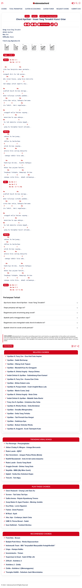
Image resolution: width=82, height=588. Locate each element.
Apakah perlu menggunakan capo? (17, 318)
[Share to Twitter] (75, 346)
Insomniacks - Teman (14, 553)
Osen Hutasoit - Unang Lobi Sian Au (20, 491)
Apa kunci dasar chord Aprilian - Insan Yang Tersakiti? (24, 303)
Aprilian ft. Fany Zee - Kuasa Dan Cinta (22, 379)
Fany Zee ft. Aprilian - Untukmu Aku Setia (23, 402)
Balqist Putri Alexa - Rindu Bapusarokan (22, 542)
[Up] (34, 24)
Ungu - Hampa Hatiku (14, 549)
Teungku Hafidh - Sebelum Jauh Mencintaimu (24, 572)
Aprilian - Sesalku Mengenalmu (19, 410)
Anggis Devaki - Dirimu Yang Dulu (19, 466)
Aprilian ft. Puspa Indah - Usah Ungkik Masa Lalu (27, 387)
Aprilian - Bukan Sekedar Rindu (20, 425)
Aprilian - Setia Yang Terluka (18, 413)
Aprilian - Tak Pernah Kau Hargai (20, 417)
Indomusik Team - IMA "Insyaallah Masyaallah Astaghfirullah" (30, 545)
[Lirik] (52, 24)
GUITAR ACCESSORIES (33, 9)
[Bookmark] (56, 24)
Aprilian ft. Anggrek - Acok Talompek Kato (24, 429)
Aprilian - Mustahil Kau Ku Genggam (22, 368)
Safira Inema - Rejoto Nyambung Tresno (22, 498)
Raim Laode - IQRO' (14, 451)
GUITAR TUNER (48, 9)
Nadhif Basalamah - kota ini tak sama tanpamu (24, 459)
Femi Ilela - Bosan (13, 538)
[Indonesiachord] (41, 3)
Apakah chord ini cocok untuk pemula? (18, 328)
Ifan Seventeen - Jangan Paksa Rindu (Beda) (24, 455)
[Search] (76, 3)
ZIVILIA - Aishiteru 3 (14, 561)
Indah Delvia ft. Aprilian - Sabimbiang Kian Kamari (27, 375)
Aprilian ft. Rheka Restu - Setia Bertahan (23, 406)
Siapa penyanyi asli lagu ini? (14, 308)
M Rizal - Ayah (11, 514)
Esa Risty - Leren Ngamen (16, 506)
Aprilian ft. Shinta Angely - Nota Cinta (22, 394)
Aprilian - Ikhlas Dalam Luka (18, 383)
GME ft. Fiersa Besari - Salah (17, 521)
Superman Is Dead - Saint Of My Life (20, 557)
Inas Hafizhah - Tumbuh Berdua (18, 525)
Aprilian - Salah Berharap (17, 360)
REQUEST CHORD (62, 9)
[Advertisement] (41, 585)
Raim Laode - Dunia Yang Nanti (18, 463)
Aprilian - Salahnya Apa (16, 421)
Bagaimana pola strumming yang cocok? (19, 313)
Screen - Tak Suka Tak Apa (16, 494)
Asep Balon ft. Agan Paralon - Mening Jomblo (24, 502)
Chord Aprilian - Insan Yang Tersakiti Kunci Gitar (41, 19)
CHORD (4, 9)
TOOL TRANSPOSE (15, 9)
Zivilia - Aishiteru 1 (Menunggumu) (19, 568)
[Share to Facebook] (72, 346)
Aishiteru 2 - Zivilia (13, 565)
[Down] (27, 24)
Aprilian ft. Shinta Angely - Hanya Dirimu (23, 371)
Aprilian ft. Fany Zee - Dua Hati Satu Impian (24, 356)
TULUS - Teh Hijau (13, 478)
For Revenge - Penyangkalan (17, 443)
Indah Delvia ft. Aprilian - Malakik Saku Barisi (25, 398)
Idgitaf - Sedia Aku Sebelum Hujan (19, 474)
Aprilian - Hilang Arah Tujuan (18, 364)
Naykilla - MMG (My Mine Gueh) (18, 470)
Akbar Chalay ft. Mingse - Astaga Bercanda (23, 447)
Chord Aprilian (8, 346)
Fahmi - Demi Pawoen (14, 510)
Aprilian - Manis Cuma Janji (18, 391)
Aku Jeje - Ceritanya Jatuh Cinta (19, 517)
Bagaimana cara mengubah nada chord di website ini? (24, 323)
